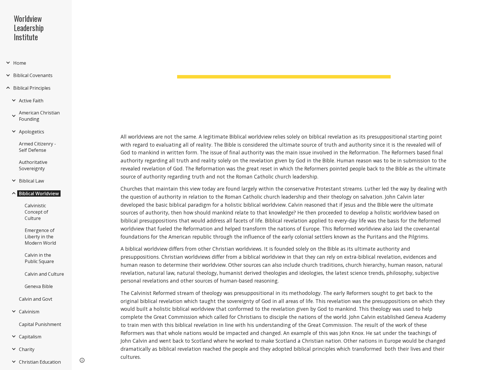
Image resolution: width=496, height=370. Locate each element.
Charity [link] (26, 349)
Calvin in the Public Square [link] (39, 258)
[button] (489, 8)
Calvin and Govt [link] (35, 299)
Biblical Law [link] (31, 181)
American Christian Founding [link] (39, 116)
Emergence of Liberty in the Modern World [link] (40, 236)
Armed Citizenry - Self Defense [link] (37, 147)
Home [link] (19, 63)
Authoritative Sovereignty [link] (33, 165)
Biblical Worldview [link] (39, 193)
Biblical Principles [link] (32, 88)
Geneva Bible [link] (39, 286)
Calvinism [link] (29, 311)
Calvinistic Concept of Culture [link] (36, 211)
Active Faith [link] (31, 100)
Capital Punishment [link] (40, 324)
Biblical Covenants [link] (33, 75)
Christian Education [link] (40, 362)
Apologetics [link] (31, 132)
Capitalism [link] (30, 336)
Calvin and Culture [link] (44, 274)
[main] (284, 62)
